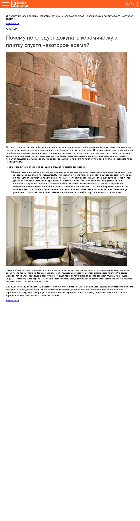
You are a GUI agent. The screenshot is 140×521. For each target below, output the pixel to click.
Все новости (12, 23)
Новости (44, 15)
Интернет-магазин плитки (21, 15)
